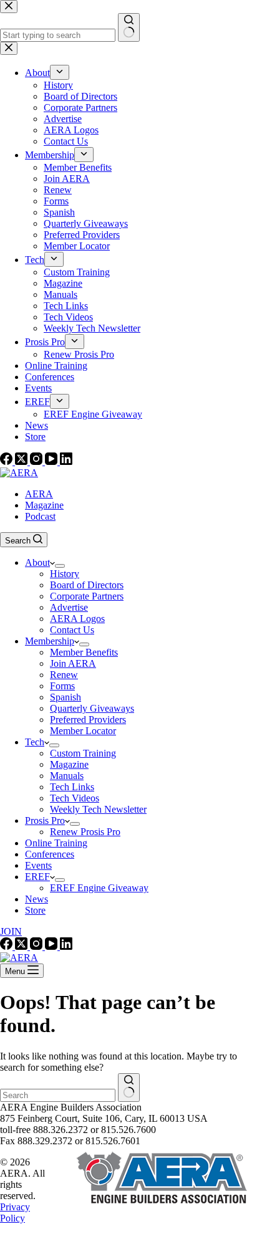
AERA (39, 494)
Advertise (69, 607)
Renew (64, 674)
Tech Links (72, 787)
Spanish (65, 697)
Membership (49, 641)
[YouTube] (52, 461)
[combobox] (57, 1095)
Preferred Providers (88, 719)
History (64, 573)
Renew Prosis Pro (85, 831)
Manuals (67, 775)
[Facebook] (7, 461)
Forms (62, 686)
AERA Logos (77, 618)
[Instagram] (37, 461)
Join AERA (73, 663)
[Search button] (129, 1087)
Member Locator (83, 730)
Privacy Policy (15, 1212)
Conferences (49, 854)
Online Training (56, 843)
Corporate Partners (87, 596)
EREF (37, 876)
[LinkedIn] (66, 461)
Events (38, 865)
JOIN (11, 931)
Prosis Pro (45, 820)
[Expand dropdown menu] (60, 566)
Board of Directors (87, 585)
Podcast (40, 516)
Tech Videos (74, 798)
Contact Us (72, 629)
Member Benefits (84, 652)
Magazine (44, 505)
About (37, 562)
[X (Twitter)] (22, 461)
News (36, 899)
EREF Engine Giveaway (99, 887)
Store (35, 910)
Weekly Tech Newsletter (98, 809)
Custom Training (83, 753)
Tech (34, 742)
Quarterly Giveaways (92, 708)
